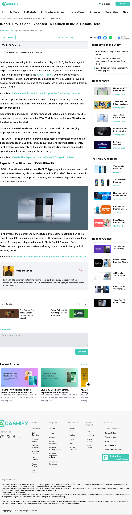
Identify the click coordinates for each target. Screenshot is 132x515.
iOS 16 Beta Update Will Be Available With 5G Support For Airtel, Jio (49, 256)
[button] (123, 4)
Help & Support (89, 423)
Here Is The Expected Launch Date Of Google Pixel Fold (43, 157)
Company (52, 422)
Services (34, 422)
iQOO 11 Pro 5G (45, 74)
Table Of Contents (11, 45)
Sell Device (73, 422)
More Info (108, 422)
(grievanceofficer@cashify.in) (13, 492)
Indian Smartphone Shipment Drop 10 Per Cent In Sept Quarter (46, 93)
